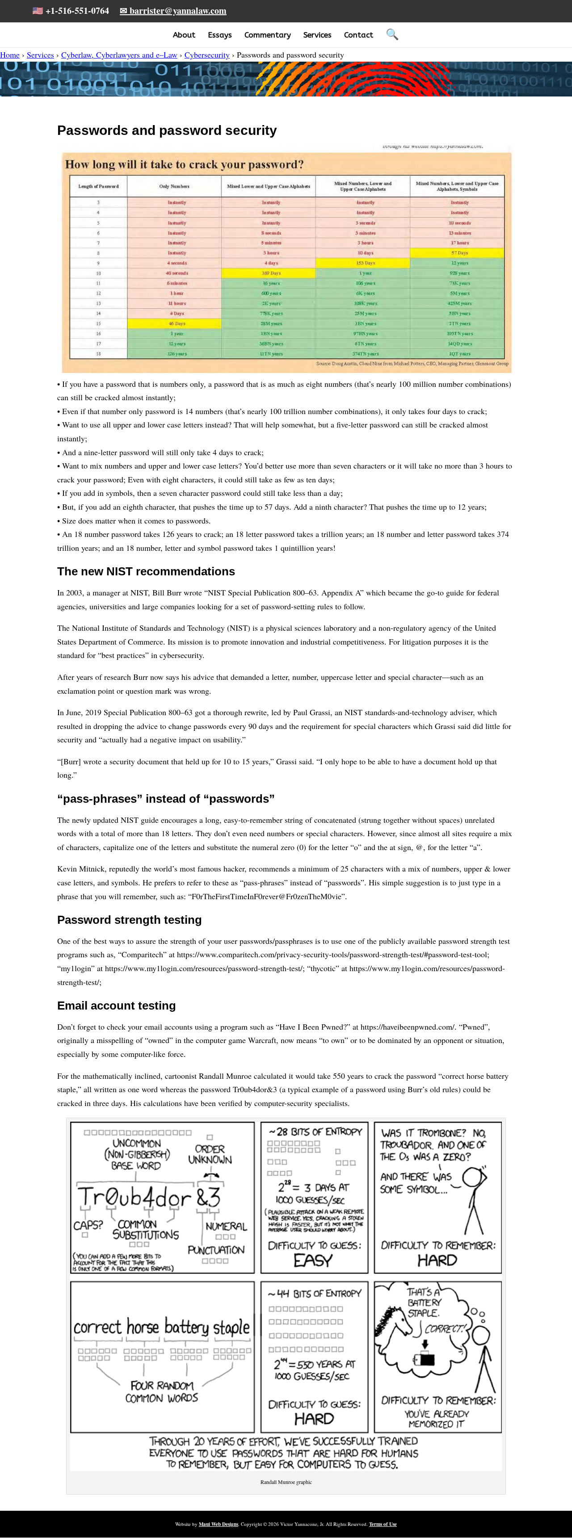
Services (317, 34)
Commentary (267, 34)
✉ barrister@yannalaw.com (173, 10)
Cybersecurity (207, 54)
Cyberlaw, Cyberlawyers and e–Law (119, 54)
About (184, 34)
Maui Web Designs (218, 1524)
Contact (358, 34)
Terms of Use (383, 1524)
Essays (220, 34)
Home (10, 54)
